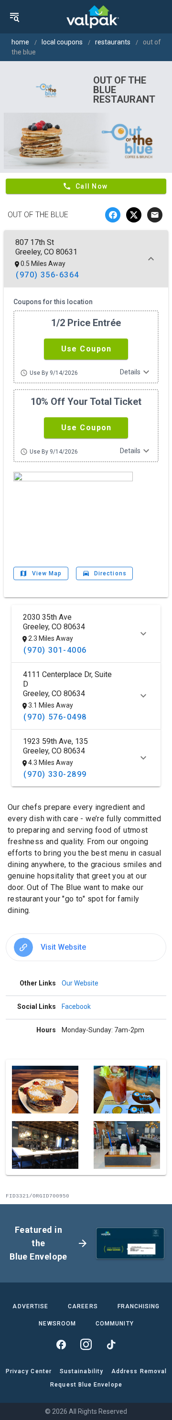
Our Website (80, 983)
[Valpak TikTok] (110, 1344)
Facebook (76, 1006)
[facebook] (112, 215)
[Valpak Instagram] (86, 1344)
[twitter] (133, 215)
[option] (86, 947)
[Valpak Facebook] (61, 1344)
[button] (86, 349)
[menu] (14, 16)
